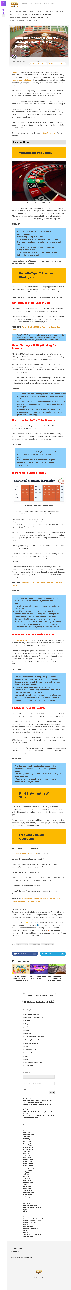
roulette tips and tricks (21, 80)
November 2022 (28, 1188)
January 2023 (27, 1184)
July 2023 (26, 1173)
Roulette (15, 72)
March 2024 (27, 1157)
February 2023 (28, 1182)
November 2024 (28, 1149)
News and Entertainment (19, 17)
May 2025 (26, 1138)
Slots (40, 11)
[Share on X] (16, 50)
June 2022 (26, 1198)
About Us (16, 1251)
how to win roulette (22, 944)
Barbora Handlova (35, 61)
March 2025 (27, 1142)
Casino (25, 11)
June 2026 (26, 1132)
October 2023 (27, 1167)
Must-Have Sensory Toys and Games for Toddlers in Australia (20, 978)
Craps (36, 20)
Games (46, 11)
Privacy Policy (17, 1248)
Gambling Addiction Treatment (21, 20)
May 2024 (26, 1153)
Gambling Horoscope (31, 1043)
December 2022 (28, 1186)
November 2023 (28, 1165)
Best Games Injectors (32, 1014)
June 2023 (26, 1174)
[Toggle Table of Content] (62, 142)
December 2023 (28, 1163)
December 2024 (28, 1147)
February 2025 (28, 1144)
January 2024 (27, 1161)
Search (25, 1089)
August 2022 (27, 1194)
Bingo (12, 11)
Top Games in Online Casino (41, 14)
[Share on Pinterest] (25, 50)
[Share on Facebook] (20, 50)
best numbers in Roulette (26, 854)
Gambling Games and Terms (39, 17)
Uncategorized (29, 1065)
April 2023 (26, 1178)
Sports (27, 1059)
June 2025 (26, 1136)
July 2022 (26, 1196)
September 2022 (28, 1192)
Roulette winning (50, 133)
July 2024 (26, 1151)
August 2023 (27, 1171)
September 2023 (28, 1169)
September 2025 (28, 1134)
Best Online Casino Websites (20, 14)
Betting (19, 11)
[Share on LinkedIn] (29, 50)
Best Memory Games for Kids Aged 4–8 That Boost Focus (55, 978)
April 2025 (26, 1140)
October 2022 (27, 1190)
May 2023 (26, 1176)
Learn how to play (19, 640)
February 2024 (28, 1159)
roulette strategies (34, 944)
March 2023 (27, 1180)
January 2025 (27, 1146)
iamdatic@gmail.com (25, 1257)
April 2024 (26, 1155)
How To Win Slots (56, 11)
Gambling (33, 11)
